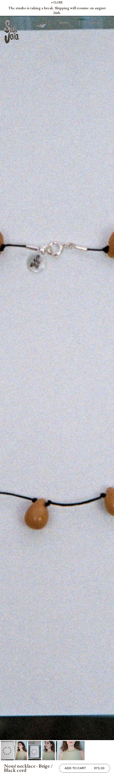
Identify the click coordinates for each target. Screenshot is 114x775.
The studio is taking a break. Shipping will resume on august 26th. (57, 10)
